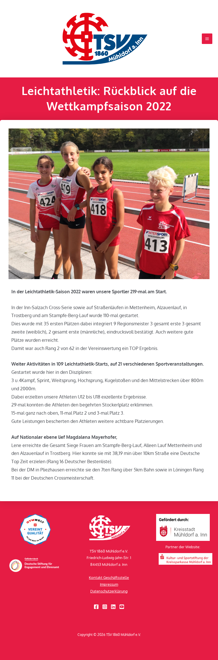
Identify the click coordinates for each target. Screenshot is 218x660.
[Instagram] (104, 606)
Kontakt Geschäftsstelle (109, 577)
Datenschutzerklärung (109, 591)
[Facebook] (96, 606)
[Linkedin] (113, 606)
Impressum (109, 584)
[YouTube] (121, 606)
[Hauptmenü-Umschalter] (207, 38)
